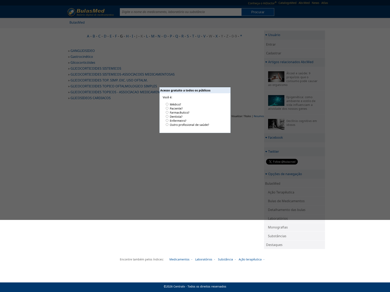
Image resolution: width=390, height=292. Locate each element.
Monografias (278, 227)
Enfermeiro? (178, 121)
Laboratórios (203, 259)
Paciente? (176, 108)
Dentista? (176, 117)
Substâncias (277, 236)
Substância (225, 259)
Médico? (175, 104)
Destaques (274, 245)
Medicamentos (179, 259)
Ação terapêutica (250, 259)
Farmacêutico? (179, 112)
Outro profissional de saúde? (189, 125)
